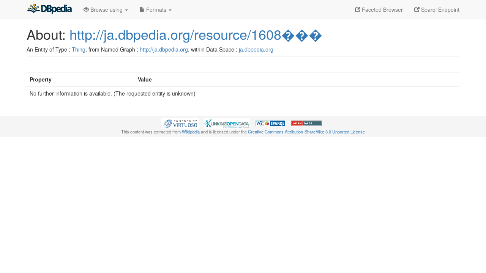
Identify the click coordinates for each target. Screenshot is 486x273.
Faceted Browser (381, 9)
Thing (78, 49)
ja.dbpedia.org (256, 49)
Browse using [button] (106, 9)
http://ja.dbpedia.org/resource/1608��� (195, 34)
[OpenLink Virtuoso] (180, 122)
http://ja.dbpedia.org (164, 49)
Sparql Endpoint (439, 9)
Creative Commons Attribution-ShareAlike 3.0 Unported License (306, 132)
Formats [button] (156, 9)
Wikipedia (191, 132)
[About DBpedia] (49, 9)
